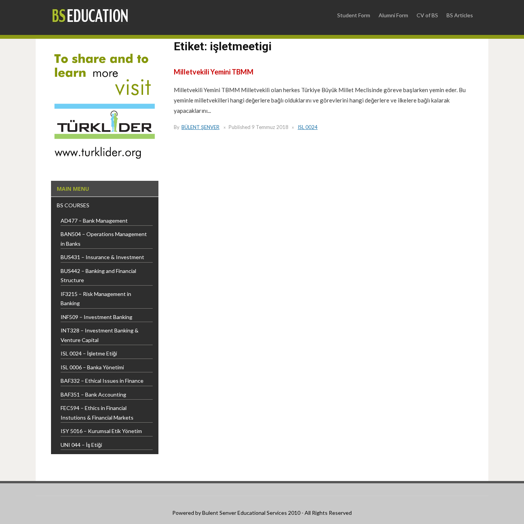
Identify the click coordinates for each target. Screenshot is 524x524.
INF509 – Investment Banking (96, 317)
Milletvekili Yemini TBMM (214, 72)
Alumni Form (393, 15)
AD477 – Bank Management (94, 220)
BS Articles (460, 15)
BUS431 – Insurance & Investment (102, 257)
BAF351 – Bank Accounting (93, 394)
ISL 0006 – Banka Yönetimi (92, 367)
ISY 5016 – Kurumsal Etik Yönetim (101, 431)
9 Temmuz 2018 (270, 127)
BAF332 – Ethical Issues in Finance (102, 380)
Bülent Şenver (200, 127)
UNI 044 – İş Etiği (81, 444)
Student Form (353, 15)
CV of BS (427, 15)
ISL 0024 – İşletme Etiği (89, 353)
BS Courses (73, 205)
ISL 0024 (308, 127)
